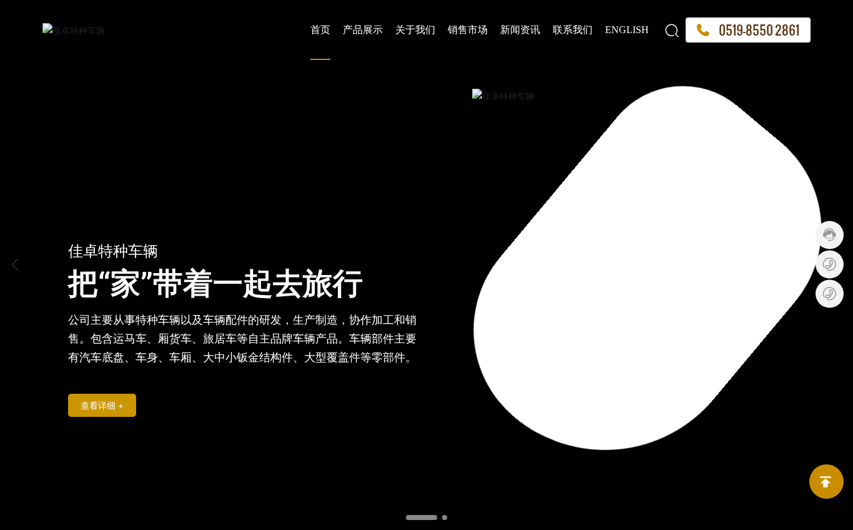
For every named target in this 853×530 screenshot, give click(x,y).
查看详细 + (102, 405)
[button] (421, 517)
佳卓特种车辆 (113, 251)
